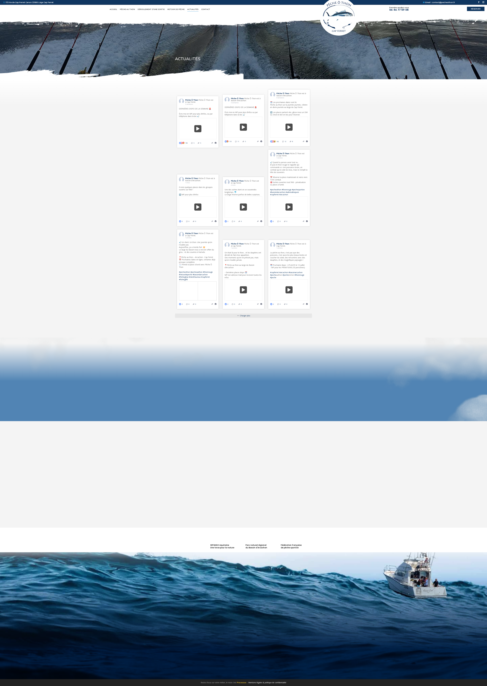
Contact (205, 9)
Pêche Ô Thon (191, 100)
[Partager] (212, 143)
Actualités (192, 9)
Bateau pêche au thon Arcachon (335, 622)
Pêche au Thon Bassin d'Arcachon (336, 612)
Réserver (376, 575)
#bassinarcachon (295, 272)
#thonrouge (286, 189)
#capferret (274, 194)
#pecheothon (275, 189)
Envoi (434, 487)
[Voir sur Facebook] (216, 143)
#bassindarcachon (277, 192)
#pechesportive (298, 189)
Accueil (113, 9)
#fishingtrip (183, 277)
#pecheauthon (196, 272)
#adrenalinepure (292, 192)
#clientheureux (195, 277)
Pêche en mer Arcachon (331, 616)
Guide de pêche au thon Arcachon (336, 619)
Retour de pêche (176, 9)
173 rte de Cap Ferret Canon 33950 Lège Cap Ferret (29, 2)
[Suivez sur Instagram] (483, 2)
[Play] (198, 128)
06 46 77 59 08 (399, 9)
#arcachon (283, 194)
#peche (273, 275)
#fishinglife (183, 279)
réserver (476, 9)
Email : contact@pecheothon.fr (440, 2)
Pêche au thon (127, 9)
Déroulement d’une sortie (151, 9)
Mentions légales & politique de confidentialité (267, 682)
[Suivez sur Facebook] (479, 2)
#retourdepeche (185, 274)
